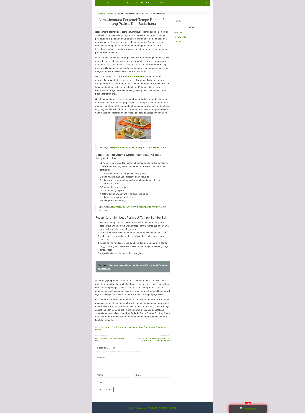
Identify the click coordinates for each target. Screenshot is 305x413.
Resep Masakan (149, 327)
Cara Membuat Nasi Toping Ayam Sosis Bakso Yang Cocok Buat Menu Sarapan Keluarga (154, 338)
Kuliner (107, 327)
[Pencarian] (207, 3)
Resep (141, 327)
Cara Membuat (132, 327)
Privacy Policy (180, 36)
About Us (178, 32)
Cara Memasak (121, 327)
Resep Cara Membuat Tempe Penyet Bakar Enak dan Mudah (138, 147)
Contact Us (179, 41)
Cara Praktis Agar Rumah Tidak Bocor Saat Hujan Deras (112, 338)
